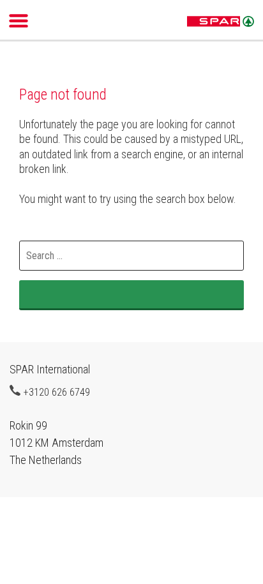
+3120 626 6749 (57, 392)
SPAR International (220, 21)
